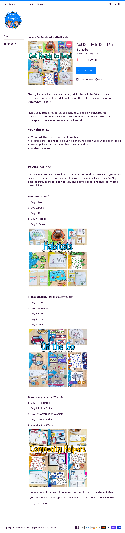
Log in (31, 4)
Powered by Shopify (47, 527)
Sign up (41, 4)
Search (7, 36)
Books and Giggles (29, 527)
